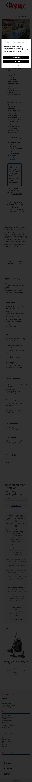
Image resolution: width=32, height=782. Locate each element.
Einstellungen (16, 65)
